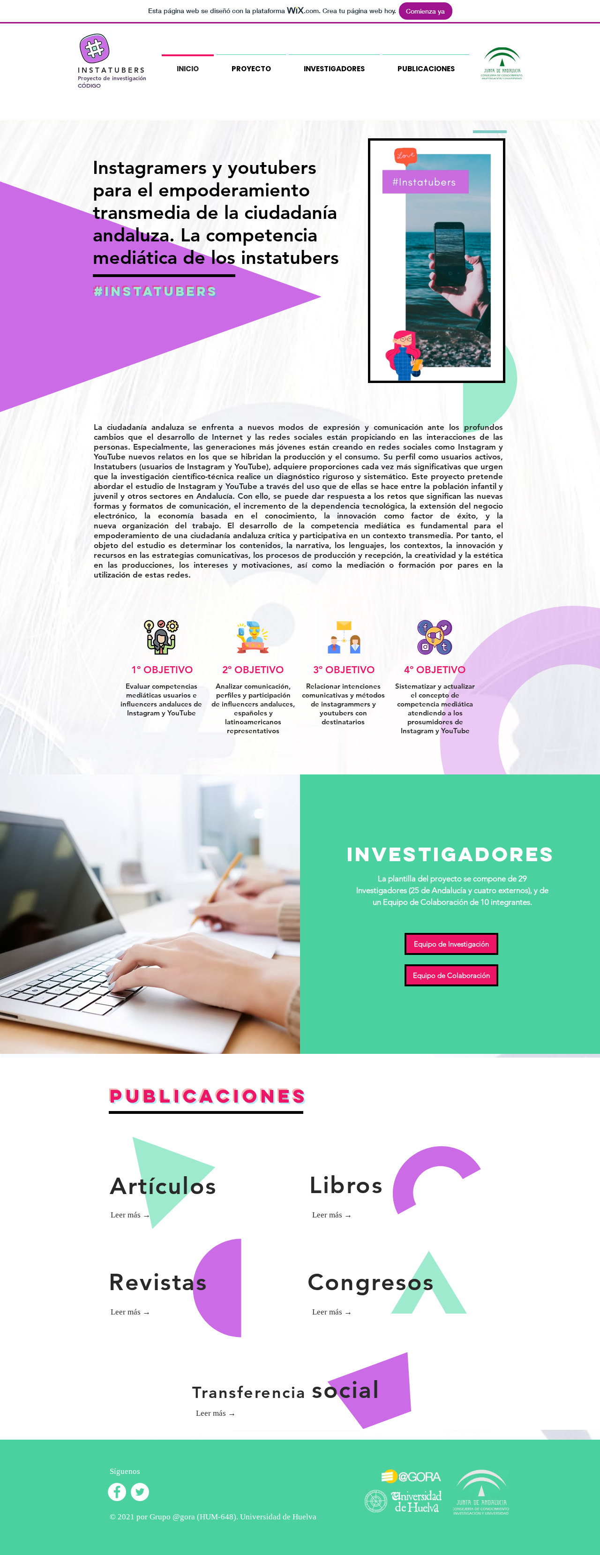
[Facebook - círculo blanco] (117, 1492)
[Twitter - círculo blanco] (140, 1492)
